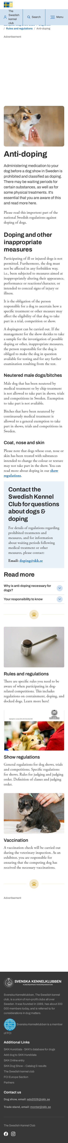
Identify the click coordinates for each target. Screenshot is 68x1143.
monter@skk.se (40, 1106)
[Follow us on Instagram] (13, 1134)
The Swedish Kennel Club (19, 1125)
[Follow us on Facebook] (6, 1134)
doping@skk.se (31, 560)
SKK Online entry (14, 1060)
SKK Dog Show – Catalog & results (25, 1065)
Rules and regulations (19, 28)
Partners (9, 1082)
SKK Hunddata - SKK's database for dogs (29, 1049)
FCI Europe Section (16, 1077)
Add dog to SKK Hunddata (20, 1054)
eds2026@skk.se (38, 1099)
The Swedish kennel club (19, 1071)
